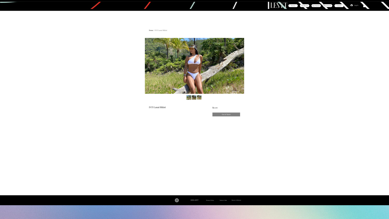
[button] (364, 5)
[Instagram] (177, 200)
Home (151, 30)
